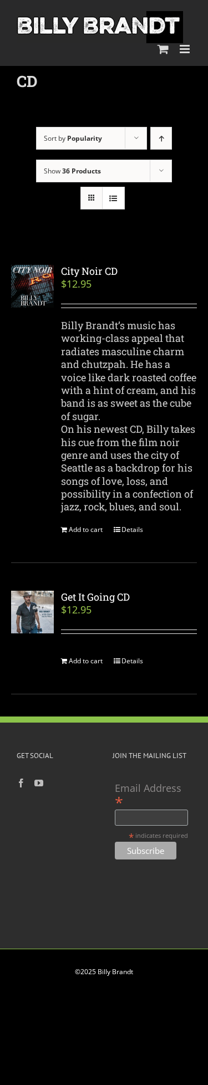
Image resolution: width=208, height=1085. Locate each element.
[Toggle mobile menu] (185, 49)
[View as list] (113, 198)
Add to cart (86, 529)
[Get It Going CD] (32, 612)
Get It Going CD (95, 596)
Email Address (148, 795)
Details (132, 529)
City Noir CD (89, 271)
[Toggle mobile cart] (163, 49)
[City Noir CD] (32, 286)
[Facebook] (21, 783)
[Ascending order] (161, 138)
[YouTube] (38, 783)
